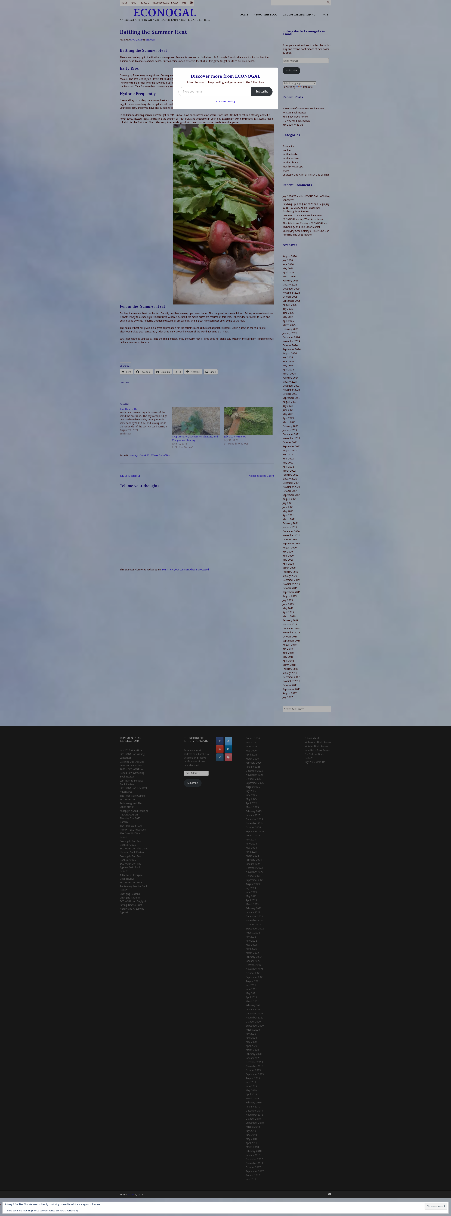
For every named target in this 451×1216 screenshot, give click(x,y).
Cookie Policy (71, 1210)
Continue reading (225, 101)
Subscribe (262, 91)
